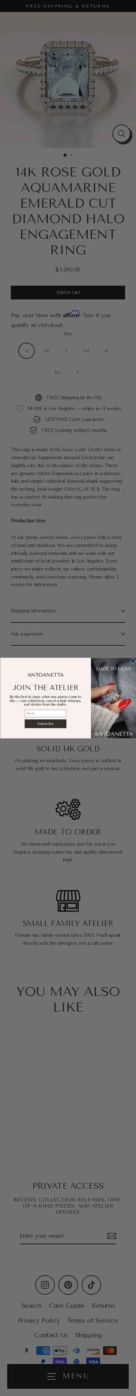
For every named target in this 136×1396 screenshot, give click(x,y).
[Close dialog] (133, 661)
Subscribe (45, 724)
